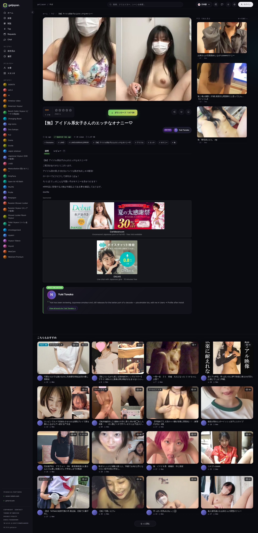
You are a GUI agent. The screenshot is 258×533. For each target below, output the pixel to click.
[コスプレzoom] (227, 450)
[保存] (188, 112)
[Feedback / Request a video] (222, 4)
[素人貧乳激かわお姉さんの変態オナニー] (227, 495)
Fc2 (52, 14)
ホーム (45, 14)
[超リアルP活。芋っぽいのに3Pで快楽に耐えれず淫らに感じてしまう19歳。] (227, 362)
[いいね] (181, 112)
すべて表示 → (242, 19)
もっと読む (145, 523)
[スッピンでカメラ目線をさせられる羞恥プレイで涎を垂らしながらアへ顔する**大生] (63, 407)
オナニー (164, 142)
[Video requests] (215, 4)
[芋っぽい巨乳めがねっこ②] (172, 495)
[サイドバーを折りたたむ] (32, 12)
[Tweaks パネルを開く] (234, 4)
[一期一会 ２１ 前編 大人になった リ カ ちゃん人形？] (172, 362)
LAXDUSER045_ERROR (80, 142)
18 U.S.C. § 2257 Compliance (16, 523)
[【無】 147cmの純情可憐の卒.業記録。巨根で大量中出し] (63, 497)
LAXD (62, 142)
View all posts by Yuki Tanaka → (62, 308)
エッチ (152, 142)
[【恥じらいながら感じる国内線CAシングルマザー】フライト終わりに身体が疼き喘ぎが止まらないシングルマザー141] (118, 362)
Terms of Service (11, 513)
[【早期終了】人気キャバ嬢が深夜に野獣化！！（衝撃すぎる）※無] (172, 407)
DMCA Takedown (11, 520)
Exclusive (49, 142)
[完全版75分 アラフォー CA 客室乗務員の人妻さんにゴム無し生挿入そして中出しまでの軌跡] (63, 452)
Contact (19, 510)
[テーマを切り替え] (228, 4)
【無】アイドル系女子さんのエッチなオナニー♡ (113, 142)
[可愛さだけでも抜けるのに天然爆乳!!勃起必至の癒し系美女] (63, 362)
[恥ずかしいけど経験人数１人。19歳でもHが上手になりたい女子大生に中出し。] (118, 452)
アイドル (140, 142)
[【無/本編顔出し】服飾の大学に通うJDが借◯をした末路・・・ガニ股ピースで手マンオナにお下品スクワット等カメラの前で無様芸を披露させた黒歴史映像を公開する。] (118, 407)
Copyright (8, 510)
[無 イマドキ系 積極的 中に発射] (172, 450)
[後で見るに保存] (86, 344)
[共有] (174, 112)
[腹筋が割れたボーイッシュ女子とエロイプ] (227, 406)
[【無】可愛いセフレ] (118, 495)
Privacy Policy (10, 516)
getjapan (41, 4)
